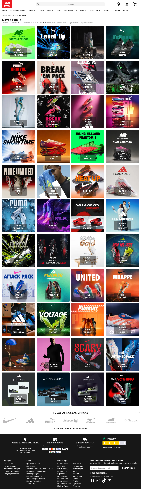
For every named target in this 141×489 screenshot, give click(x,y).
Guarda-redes (68, 10)
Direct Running (62, 469)
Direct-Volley (62, 471)
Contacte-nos (25, 446)
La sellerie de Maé (64, 483)
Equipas (41, 10)
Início (4, 15)
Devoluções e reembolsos (36, 471)
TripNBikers (77, 483)
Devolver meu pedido (12, 471)
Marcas (125, 10)
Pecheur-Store (78, 466)
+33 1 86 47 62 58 (25, 452)
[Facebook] (92, 480)
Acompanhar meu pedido (13, 469)
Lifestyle (105, 10)
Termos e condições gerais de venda (39, 469)
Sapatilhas (32, 10)
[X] (110, 480)
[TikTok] (104, 480)
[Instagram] (98, 480)
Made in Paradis (63, 486)
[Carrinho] (135, 4)
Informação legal (32, 473)
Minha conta (8, 464)
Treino (58, 10)
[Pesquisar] (38, 4)
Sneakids (76, 473)
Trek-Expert (77, 481)
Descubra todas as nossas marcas (70, 428)
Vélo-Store (76, 486)
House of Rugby (63, 481)
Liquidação (116, 10)
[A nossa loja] (119, 4)
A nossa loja (31, 483)
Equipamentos (81, 10)
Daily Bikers (61, 466)
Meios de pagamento (34, 476)
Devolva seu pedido (85, 447)
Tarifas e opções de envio (35, 478)
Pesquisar (70, 4)
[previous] (136, 413)
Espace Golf (61, 473)
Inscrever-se (128, 468)
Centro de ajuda (10, 466)
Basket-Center (62, 464)
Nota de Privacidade (33, 481)
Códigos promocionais (12, 473)
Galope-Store (62, 476)
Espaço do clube (94, 10)
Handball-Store (63, 478)
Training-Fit (77, 478)
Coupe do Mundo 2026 (17, 10)
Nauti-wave (77, 464)
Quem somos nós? (33, 464)
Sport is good (77, 476)
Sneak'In (76, 471)
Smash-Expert (78, 469)
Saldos (4, 10)
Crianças (50, 10)
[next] (139, 413)
